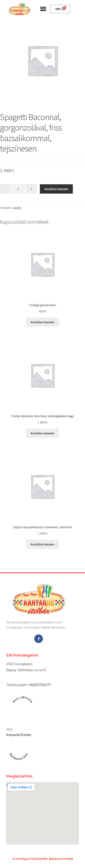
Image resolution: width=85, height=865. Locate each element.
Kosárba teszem (56, 189)
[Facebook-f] (38, 638)
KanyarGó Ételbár (18, 735)
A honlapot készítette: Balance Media (42, 859)
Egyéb (17, 208)
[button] (43, 9)
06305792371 (40, 685)
